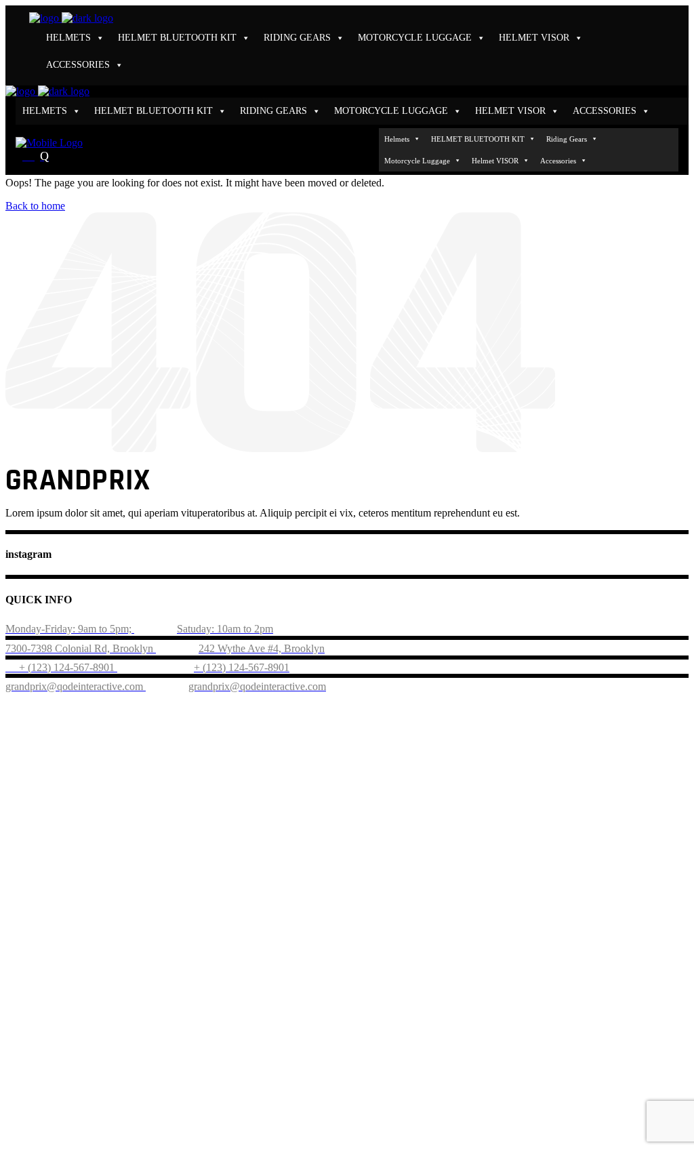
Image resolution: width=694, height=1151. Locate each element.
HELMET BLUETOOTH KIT (177, 38)
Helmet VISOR (534, 38)
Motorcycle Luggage (415, 38)
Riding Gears (297, 38)
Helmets (68, 38)
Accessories (78, 65)
